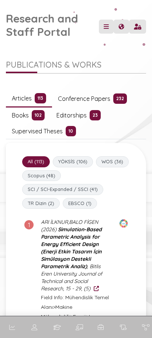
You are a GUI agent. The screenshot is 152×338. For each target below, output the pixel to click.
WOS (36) (112, 161)
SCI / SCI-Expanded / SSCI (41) (63, 189)
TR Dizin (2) (41, 203)
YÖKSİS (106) (72, 161)
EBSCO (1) (79, 203)
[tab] (29, 98)
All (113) (36, 161)
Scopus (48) (41, 175)
